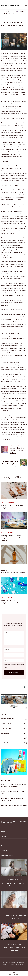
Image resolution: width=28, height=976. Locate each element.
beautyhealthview (10, 5)
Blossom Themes (5, 964)
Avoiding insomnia (7, 723)
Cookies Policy (5, 841)
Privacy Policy (5, 850)
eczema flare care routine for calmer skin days (12, 792)
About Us (4, 836)
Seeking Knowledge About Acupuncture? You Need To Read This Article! (13, 538)
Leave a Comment (14, 974)
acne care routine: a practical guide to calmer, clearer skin (12, 799)
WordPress (20, 964)
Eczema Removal (6, 728)
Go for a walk (5, 733)
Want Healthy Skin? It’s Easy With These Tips (14, 805)
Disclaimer (4, 845)
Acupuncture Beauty (8, 19)
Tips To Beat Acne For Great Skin (10, 810)
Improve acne (5, 738)
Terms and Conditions (7, 855)
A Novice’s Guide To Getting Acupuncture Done (12, 506)
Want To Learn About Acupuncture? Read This (10, 601)
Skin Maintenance (6, 743)
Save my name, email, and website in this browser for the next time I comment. (14, 666)
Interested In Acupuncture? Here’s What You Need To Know (13, 571)
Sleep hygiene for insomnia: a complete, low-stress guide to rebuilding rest (14, 785)
